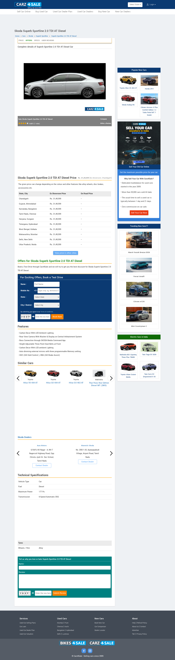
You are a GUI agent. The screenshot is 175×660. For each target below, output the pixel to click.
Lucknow (65, 634)
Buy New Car (104, 11)
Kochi (67, 626)
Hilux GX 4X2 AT (76, 382)
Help (133, 623)
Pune (66, 623)
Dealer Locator (100, 630)
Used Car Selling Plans (28, 623)
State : (23, 297)
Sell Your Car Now (139, 212)
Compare (103, 119)
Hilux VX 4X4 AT (30, 382)
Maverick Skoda (87, 445)
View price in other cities (65, 253)
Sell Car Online (23, 11)
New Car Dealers (122, 11)
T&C (133, 634)
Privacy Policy (142, 634)
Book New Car (100, 623)
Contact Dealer (42, 465)
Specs (37, 40)
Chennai (60, 626)
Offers (29, 40)
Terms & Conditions (47, 312)
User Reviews (48, 40)
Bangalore (60, 630)
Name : (24, 284)
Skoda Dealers (24, 437)
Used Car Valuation (26, 634)
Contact (143, 626)
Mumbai (60, 623)
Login (152, 4)
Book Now (57, 316)
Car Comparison (100, 626)
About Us (135, 626)
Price (21, 40)
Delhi (59, 634)
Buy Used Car (41, 11)
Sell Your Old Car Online (139, 167)
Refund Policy (142, 623)
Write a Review (105, 123)
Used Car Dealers (85, 11)
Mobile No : (25, 290)
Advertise (135, 630)
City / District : (27, 305)
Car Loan (23, 626)
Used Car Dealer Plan (62, 11)
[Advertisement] (87, 21)
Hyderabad (70, 630)
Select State (135, 4)
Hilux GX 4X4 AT (53, 382)
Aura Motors (42, 445)
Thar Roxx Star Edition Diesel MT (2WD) (99, 384)
